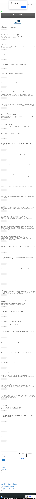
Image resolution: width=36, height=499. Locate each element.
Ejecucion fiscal (4, 54)
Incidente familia (4, 44)
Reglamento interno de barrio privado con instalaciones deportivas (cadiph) (16, 268)
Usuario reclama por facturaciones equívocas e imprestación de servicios (16, 154)
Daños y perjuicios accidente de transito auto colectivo (12, 82)
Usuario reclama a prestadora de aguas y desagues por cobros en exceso (16, 216)
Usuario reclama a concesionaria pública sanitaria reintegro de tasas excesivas (17, 226)
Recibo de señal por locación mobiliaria (9, 362)
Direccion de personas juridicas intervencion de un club (7, 486)
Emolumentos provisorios (4, 481)
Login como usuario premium (7, 26)
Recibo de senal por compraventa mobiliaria (10, 34)
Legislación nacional (3, 469)
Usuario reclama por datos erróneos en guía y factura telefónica (14, 174)
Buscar (22, 458)
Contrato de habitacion (5, 426)
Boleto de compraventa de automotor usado (10, 103)
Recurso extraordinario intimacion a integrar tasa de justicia (8, 471)
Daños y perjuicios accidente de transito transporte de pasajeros (14, 64)
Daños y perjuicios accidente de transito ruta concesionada (13, 73)
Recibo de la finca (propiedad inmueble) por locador (11, 321)
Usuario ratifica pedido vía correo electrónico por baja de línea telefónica (16, 164)
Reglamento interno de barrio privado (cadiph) (10, 278)
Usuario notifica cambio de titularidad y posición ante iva (12, 236)
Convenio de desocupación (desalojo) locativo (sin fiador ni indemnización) (16, 342)
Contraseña (3, 456)
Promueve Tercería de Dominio (20, 498)
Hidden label (19, 453)
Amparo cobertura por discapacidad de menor (10, 133)
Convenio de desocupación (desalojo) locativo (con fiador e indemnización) (16, 352)
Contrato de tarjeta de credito (7, 436)
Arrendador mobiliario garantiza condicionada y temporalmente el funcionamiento (17, 384)
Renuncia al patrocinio (3, 467)
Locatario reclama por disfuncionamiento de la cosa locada (13, 311)
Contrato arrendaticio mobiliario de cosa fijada (10, 394)
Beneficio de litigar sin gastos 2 (7, 124)
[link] (34, 4)
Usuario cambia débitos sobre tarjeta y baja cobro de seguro (13, 194)
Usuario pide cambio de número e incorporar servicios (12, 184)
